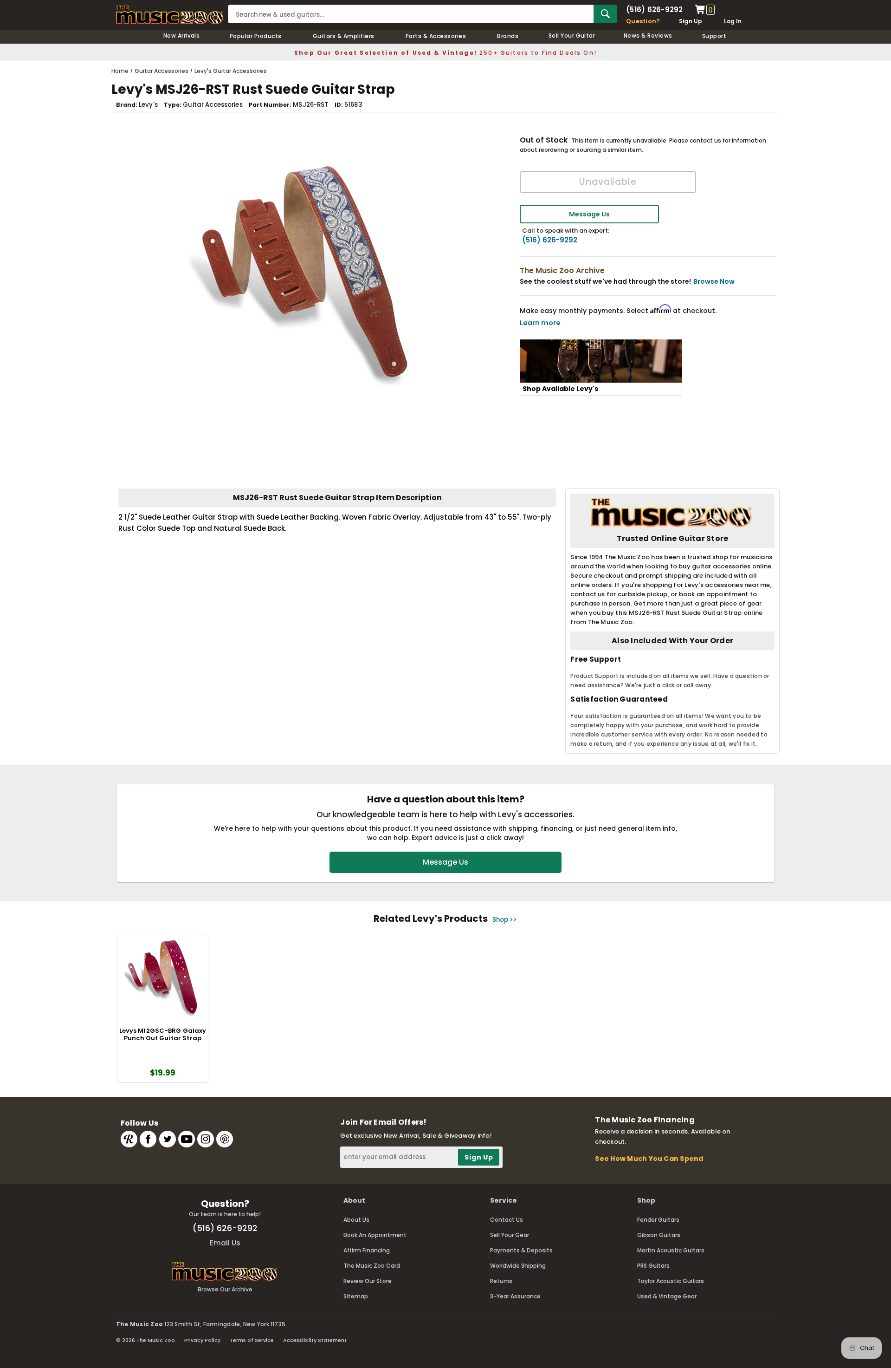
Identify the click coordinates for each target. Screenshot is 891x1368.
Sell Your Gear (509, 1235)
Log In (733, 21)
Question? (643, 21)
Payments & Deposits (521, 1250)
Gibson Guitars (658, 1235)
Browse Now (714, 281)
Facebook (148, 1139)
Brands (507, 36)
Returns (501, 1281)
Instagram (205, 1139)
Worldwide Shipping (518, 1266)
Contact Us (506, 1220)
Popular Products (256, 36)
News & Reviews (648, 35)
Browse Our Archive (225, 1289)
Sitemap (355, 1296)
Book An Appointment (375, 1235)
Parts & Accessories (436, 36)
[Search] (605, 14)
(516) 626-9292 (654, 9)
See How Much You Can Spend (649, 1158)
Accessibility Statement (315, 1340)
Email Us (225, 1243)
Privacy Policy (202, 1340)
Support (714, 36)
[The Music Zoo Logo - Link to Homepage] (169, 15)
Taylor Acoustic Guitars (670, 1281)
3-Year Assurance (515, 1296)
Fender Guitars (658, 1220)
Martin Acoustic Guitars (670, 1250)
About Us (356, 1220)
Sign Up (691, 21)
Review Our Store (367, 1281)
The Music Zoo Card (371, 1266)
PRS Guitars (653, 1266)
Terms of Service (252, 1340)
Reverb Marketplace (129, 1139)
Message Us (589, 214)
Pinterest (224, 1139)
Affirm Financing (366, 1250)
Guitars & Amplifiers (343, 36)
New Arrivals (181, 35)
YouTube (186, 1139)
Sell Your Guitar (572, 35)
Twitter (167, 1139)
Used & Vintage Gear (667, 1296)
